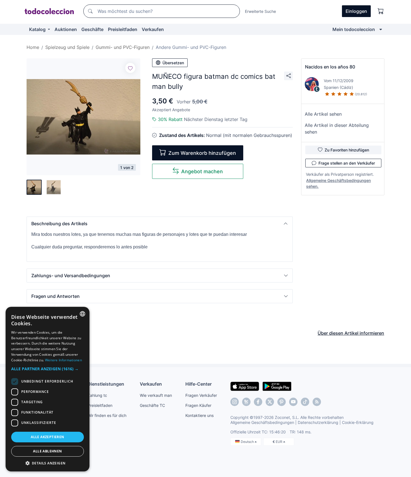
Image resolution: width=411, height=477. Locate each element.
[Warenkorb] (380, 11)
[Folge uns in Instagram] (234, 402)
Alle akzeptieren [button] (47, 437)
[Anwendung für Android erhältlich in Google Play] (277, 386)
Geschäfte (92, 29)
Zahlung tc (97, 395)
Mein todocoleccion (353, 29)
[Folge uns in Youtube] (293, 402)
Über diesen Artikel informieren (351, 333)
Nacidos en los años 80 (330, 67)
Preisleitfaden (122, 29)
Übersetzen (173, 62)
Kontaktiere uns (199, 415)
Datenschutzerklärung (318, 422)
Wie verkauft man (156, 395)
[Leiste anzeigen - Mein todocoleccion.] (380, 29)
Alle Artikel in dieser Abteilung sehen (337, 128)
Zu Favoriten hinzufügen (347, 150)
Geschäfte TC (152, 405)
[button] (159, 223)
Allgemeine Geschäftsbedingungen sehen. (338, 183)
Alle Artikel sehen (323, 114)
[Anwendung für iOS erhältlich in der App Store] (244, 386)
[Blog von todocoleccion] (317, 402)
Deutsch (248, 442)
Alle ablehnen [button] (47, 451)
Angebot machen (202, 171)
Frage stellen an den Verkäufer (346, 163)
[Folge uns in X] (270, 402)
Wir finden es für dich (107, 415)
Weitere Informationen (63, 360)
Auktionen (66, 29)
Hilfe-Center (198, 384)
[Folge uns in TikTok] (305, 402)
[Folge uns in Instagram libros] (246, 402)
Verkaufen (153, 29)
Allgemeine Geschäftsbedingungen (262, 422)
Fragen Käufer (198, 405)
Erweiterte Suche (260, 11)
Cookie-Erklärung (358, 422)
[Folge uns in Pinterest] (281, 402)
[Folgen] (130, 68)
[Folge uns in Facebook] (258, 402)
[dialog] (47, 389)
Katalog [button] (38, 29)
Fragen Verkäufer (201, 395)
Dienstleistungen (106, 384)
